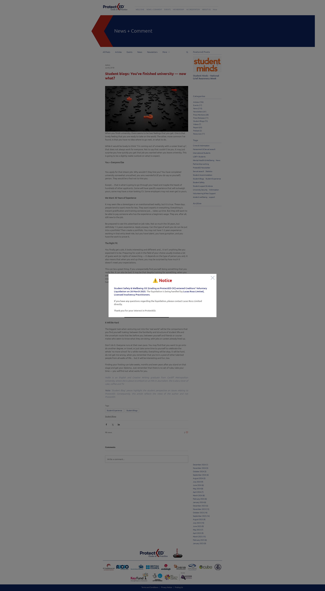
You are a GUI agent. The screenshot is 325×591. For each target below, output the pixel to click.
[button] (213, 278)
